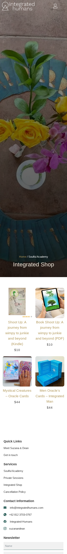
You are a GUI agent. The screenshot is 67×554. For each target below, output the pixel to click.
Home (22, 256)
